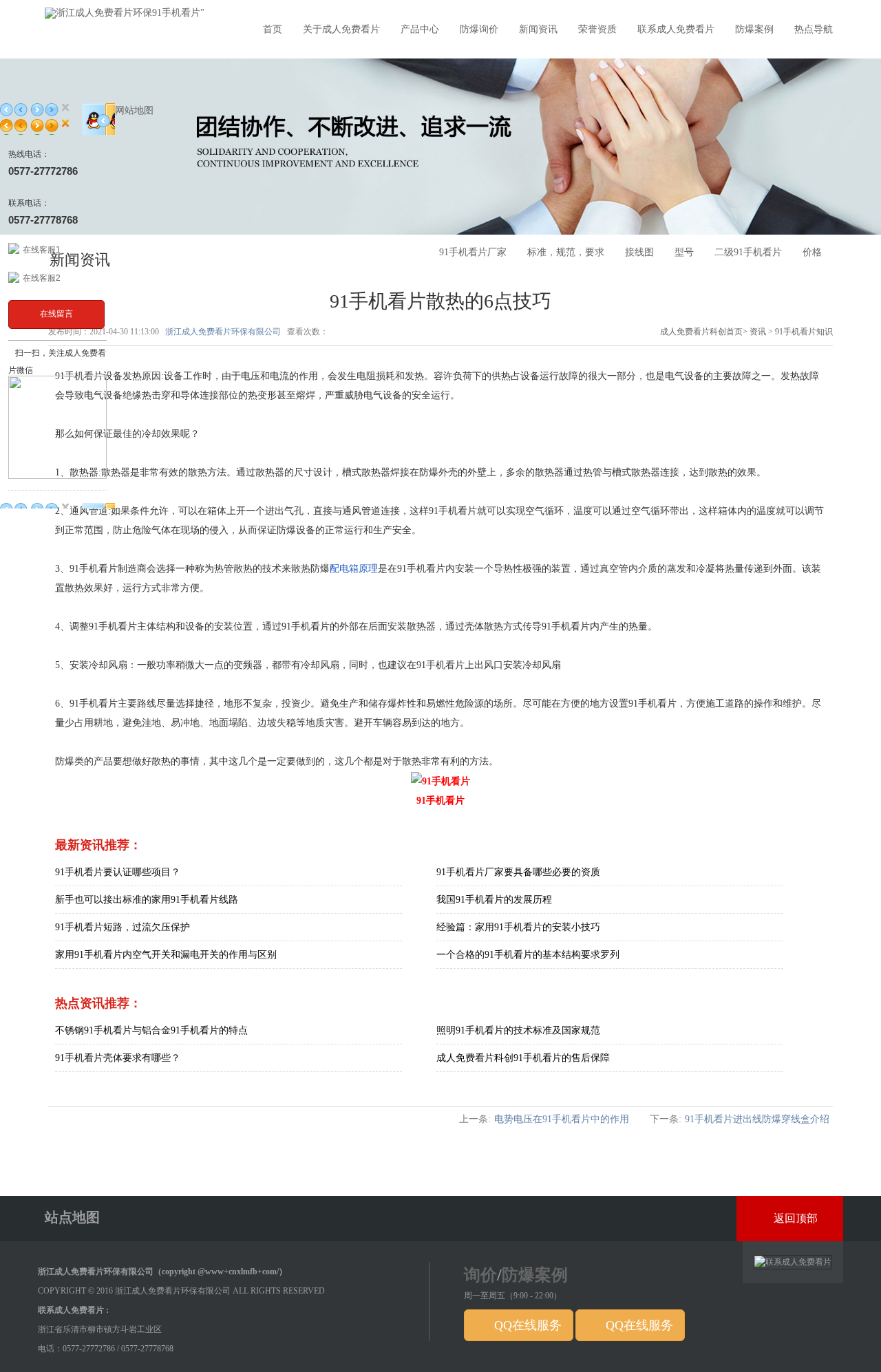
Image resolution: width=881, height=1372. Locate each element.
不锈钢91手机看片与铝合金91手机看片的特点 (151, 1030)
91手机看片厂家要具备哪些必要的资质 (518, 872)
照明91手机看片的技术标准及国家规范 (518, 1030)
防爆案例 (535, 1275)
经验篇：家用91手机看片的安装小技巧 (518, 927)
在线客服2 (42, 278)
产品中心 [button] (420, 29)
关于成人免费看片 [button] (341, 29)
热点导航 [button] (813, 29)
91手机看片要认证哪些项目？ (117, 872)
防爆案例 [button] (754, 29)
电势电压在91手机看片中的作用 (561, 1119)
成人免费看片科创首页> (705, 331)
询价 (480, 1275)
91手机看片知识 (804, 331)
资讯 (758, 331)
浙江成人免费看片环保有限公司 (223, 331)
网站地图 (134, 110)
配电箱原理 (354, 569)
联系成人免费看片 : (73, 1310)
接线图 (639, 252)
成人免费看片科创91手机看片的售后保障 (523, 1058)
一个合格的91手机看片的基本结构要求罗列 (527, 955)
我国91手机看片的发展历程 (494, 899)
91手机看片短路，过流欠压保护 (122, 927)
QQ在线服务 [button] (526, 1325)
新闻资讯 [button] (538, 29)
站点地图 (72, 1217)
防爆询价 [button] (479, 29)
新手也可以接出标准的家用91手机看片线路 (146, 899)
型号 (684, 252)
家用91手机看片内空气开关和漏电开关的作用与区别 (166, 955)
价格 (812, 252)
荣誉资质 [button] (597, 29)
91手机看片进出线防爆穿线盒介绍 (757, 1119)
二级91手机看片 (748, 252)
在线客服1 (42, 250)
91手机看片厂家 (473, 252)
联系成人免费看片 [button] (675, 29)
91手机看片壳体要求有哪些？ (117, 1058)
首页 (272, 29)
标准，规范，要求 (565, 252)
